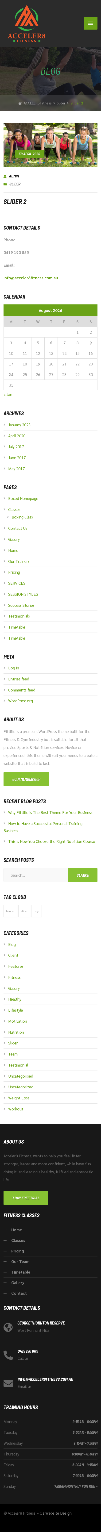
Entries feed (18, 678)
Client (13, 955)
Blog (12, 944)
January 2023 (19, 424)
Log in (13, 667)
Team (13, 1053)
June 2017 (17, 457)
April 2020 (16, 435)
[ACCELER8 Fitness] (25, 23)
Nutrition (16, 1032)
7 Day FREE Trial (25, 1197)
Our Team (20, 1261)
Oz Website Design (56, 1513)
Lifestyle (15, 1010)
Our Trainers (19, 561)
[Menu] (90, 23)
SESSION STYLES (23, 594)
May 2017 (16, 468)
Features (15, 966)
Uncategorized (20, 1086)
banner (10, 911)
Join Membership (26, 779)
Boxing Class (22, 516)
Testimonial (18, 1064)
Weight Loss (18, 1097)
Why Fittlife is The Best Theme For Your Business (50, 812)
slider (24, 911)
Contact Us (17, 528)
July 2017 (16, 446)
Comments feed (21, 689)
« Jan (8, 394)
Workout (15, 1108)
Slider (14, 183)
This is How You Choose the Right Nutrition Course (51, 841)
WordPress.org (20, 700)
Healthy (14, 999)
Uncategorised (20, 1076)
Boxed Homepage (23, 498)
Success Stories (21, 605)
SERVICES (16, 583)
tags (36, 911)
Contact (19, 1293)
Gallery (14, 539)
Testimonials (19, 615)
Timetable (16, 627)
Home (13, 550)
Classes (14, 509)
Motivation (17, 1021)
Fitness (14, 977)
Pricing (14, 572)
